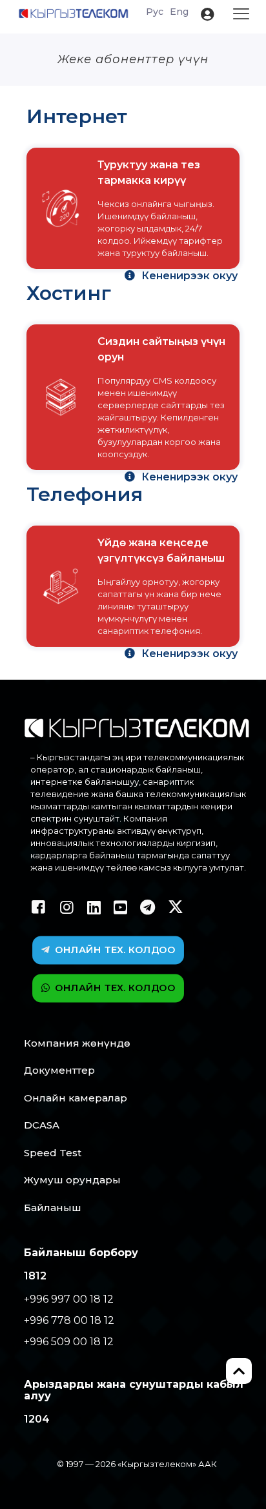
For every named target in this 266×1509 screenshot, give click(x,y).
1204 (37, 1419)
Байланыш (52, 1207)
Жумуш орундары (72, 1180)
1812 (35, 1276)
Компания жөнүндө (77, 1043)
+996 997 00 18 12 (69, 1299)
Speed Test (52, 1153)
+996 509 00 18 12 (69, 1342)
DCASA (41, 1125)
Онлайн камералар (75, 1098)
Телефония (84, 494)
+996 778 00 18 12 (69, 1320)
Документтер (59, 1070)
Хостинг (68, 293)
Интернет (76, 116)
